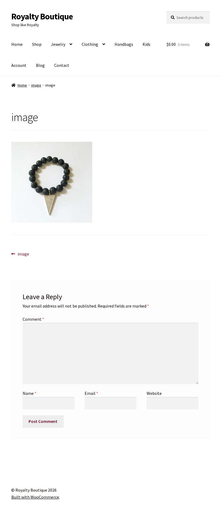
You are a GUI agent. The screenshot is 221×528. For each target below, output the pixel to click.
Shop (37, 44)
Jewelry (58, 44)
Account (18, 65)
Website (154, 393)
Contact (61, 65)
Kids (146, 44)
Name (29, 393)
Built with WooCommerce (35, 497)
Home (17, 44)
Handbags (124, 44)
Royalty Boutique (42, 16)
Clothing (90, 44)
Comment (33, 319)
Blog (40, 65)
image (36, 85)
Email (91, 393)
